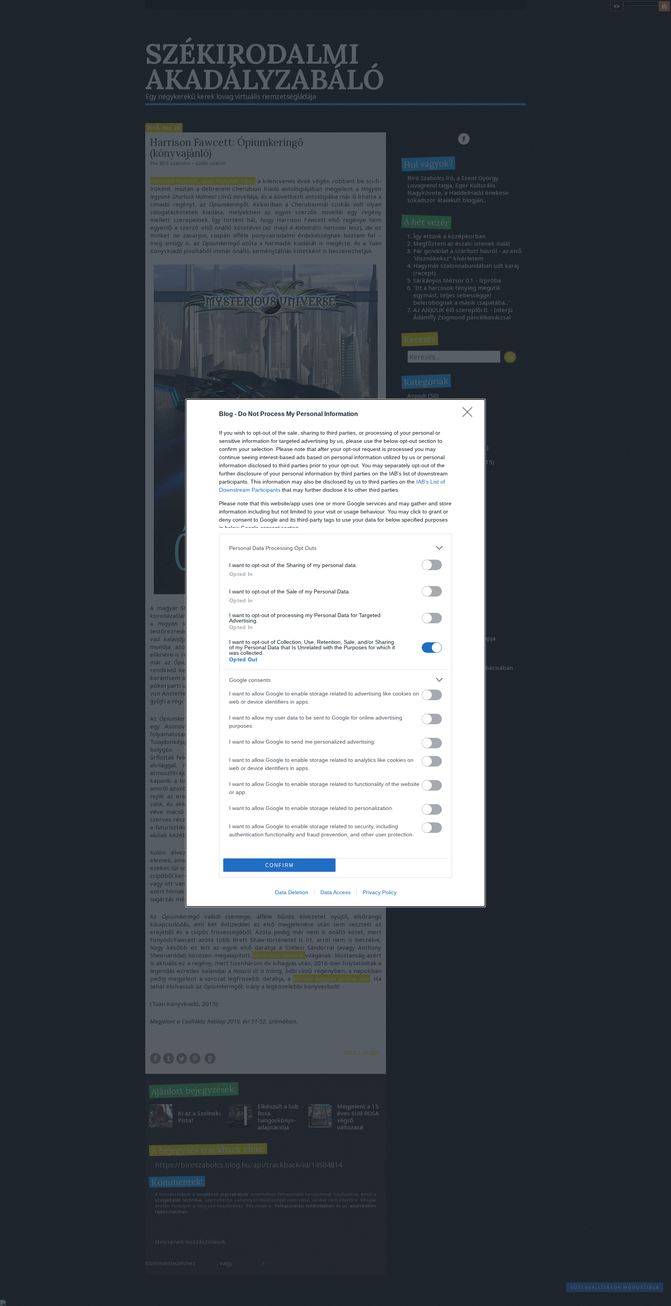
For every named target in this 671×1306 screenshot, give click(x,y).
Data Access (335, 892)
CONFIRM (279, 865)
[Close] (469, 414)
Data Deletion (291, 892)
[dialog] (335, 653)
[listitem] (335, 548)
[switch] (432, 565)
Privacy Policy (379, 892)
